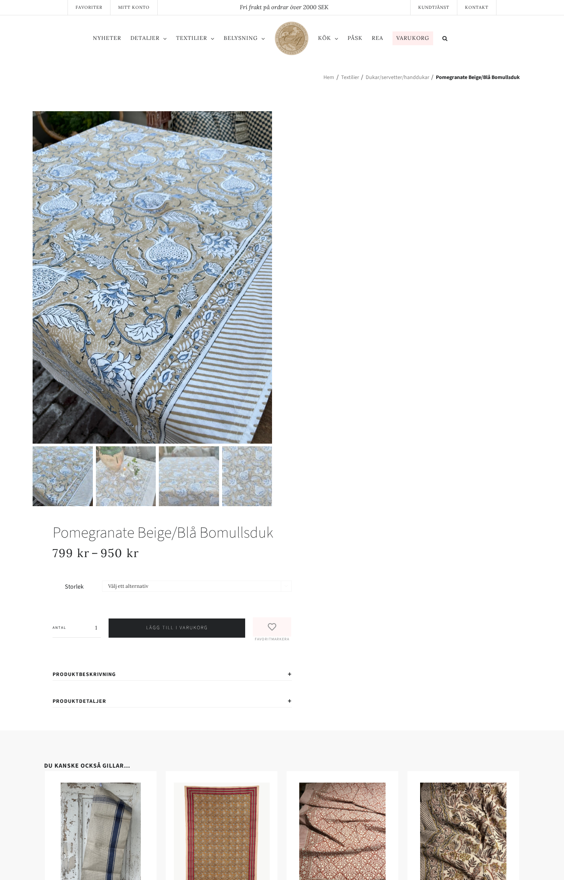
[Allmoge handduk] (161, 787)
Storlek (74, 586)
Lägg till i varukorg (177, 627)
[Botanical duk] (403, 787)
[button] (477, 39)
